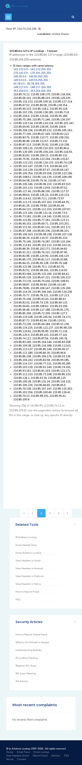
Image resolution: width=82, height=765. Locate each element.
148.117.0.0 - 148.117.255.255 (32, 87)
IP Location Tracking (27, 658)
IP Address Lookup (26, 537)
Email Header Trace (26, 545)
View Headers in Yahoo (28, 584)
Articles (56, 755)
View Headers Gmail (17, 755)
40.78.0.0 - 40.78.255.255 (29, 84)
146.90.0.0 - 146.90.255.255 (30, 76)
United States (60, 34)
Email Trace (23, 752)
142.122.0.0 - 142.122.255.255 (32, 69)
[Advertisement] (41, 461)
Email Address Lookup (28, 552)
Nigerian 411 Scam (26, 665)
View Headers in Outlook (29, 576)
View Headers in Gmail (28, 560)
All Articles (22, 681)
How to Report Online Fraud (31, 634)
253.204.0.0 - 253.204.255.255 (32, 91)
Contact (21, 759)
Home (9, 752)
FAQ (18, 599)
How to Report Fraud (27, 591)
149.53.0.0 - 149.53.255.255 (30, 80)
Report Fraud (40, 755)
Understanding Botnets (29, 650)
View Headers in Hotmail (29, 568)
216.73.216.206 (26, 29)
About (9, 759)
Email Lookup (41, 752)
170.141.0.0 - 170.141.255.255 (32, 73)
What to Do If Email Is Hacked (32, 642)
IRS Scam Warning (26, 673)
